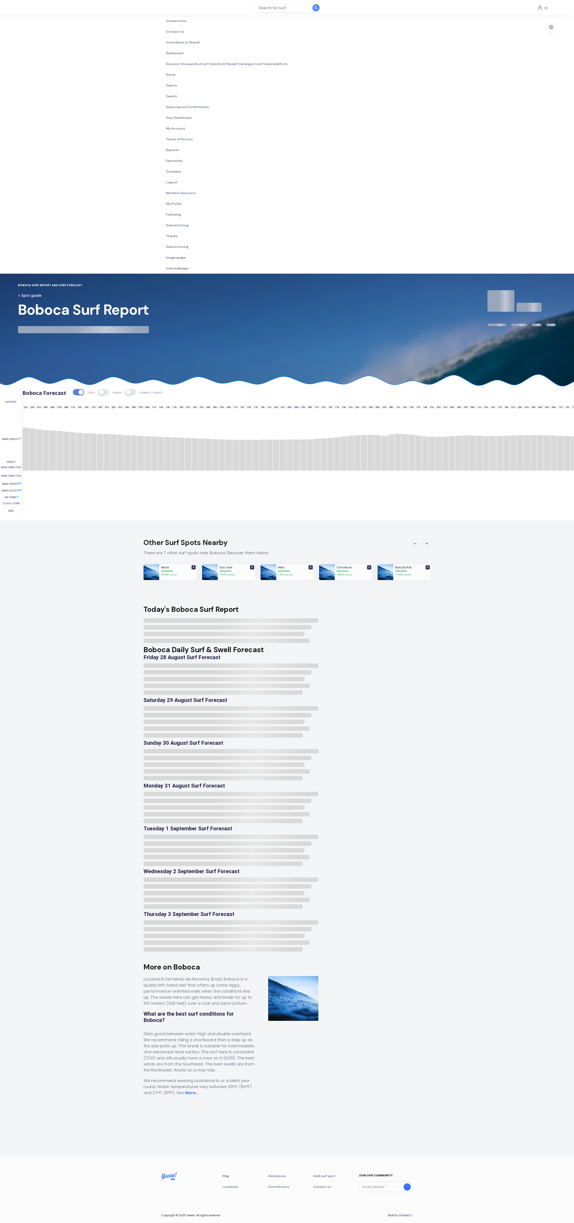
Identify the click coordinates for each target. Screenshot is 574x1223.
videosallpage (177, 268)
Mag (225, 1176)
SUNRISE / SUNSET (151, 392)
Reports (172, 150)
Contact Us (175, 32)
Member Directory (181, 193)
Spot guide (31, 295)
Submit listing (177, 225)
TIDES (91, 392)
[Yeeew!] (34, 8)
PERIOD (117, 392)
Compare (173, 171)
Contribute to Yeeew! (183, 42)
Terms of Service (179, 139)
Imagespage (176, 257)
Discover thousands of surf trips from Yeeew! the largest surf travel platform (226, 64)
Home (170, 75)
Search (171, 85)
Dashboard (174, 53)
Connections (176, 21)
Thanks (172, 236)
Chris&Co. (406, 1215)
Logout (171, 182)
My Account (175, 128)
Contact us (322, 1186)
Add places (277, 1176)
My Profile (174, 204)
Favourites (174, 161)
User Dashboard (178, 118)
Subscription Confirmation (187, 107)
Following (173, 214)
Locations (230, 1186)
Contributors (278, 1186)
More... (192, 1092)
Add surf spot (324, 1176)
